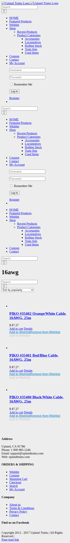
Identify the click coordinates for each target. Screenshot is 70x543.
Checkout (15, 482)
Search (13, 486)
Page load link (10, 539)
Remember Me (22, 84)
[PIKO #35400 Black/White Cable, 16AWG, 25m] (38, 385)
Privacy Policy (18, 511)
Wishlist (14, 472)
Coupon (14, 475)
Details (28, 328)
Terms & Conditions (21, 508)
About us (15, 504)
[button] (34, 332)
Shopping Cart (18, 479)
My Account (17, 489)
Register (14, 98)
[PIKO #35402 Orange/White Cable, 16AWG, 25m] (38, 301)
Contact (14, 515)
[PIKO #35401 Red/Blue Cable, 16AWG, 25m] (38, 343)
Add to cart (16, 328)
